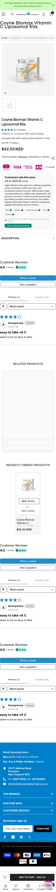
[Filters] (3, 309)
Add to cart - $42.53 (32, 877)
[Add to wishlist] (5, 877)
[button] (9, 132)
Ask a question (28, 286)
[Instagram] (13, 839)
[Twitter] (30, 839)
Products (15, 40)
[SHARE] (52, 160)
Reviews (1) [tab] (14, 299)
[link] (28, 444)
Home (4, 40)
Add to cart (29, 503)
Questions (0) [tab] (42, 299)
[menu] (3, 16)
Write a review (28, 280)
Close (53, 6)
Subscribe (43, 830)
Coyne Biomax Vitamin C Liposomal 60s (26, 524)
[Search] (12, 16)
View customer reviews (18, 228)
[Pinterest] (21, 839)
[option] (28, 6)
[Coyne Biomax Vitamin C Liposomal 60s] (28, 486)
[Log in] (43, 16)
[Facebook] (5, 839)
